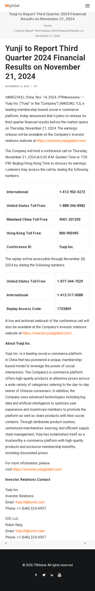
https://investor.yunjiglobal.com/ (61, 141)
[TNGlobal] (12, 6)
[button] (87, 6)
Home (47, 25)
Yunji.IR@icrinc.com (30, 502)
